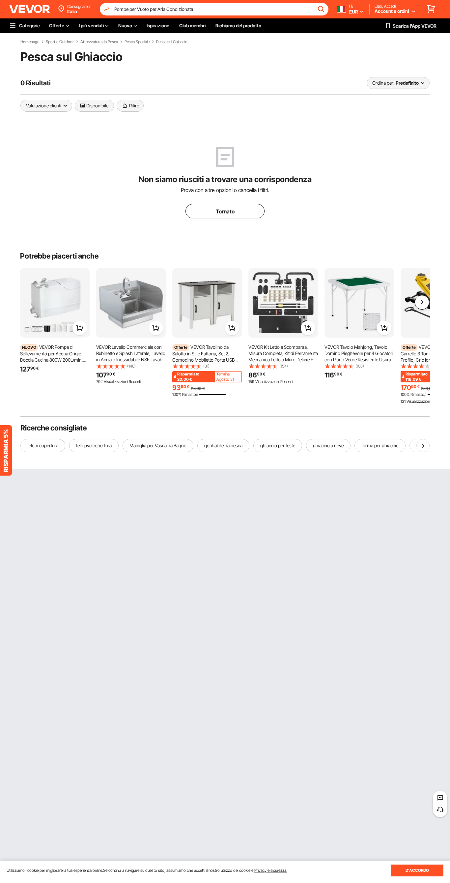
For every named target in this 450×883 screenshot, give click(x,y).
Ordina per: (383, 83)
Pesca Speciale (137, 42)
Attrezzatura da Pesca (99, 42)
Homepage (29, 42)
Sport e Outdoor (60, 42)
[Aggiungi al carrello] (79, 328)
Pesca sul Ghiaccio (171, 42)
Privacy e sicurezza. (270, 870)
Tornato (225, 211)
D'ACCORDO (417, 870)
